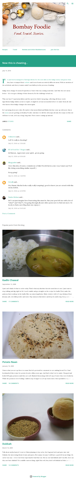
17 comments (14, 301)
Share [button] (69, 121)
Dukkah (7, 443)
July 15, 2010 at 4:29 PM (17, 191)
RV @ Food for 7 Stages (17, 150)
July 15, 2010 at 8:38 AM (16, 156)
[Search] (67, 3)
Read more (70, 301)
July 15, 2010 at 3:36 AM (16, 143)
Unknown (12, 137)
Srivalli (10, 182)
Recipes (5, 50)
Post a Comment (8, 213)
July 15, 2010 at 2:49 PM (17, 176)
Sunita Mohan (13, 197)
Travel (15, 50)
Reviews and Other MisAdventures (34, 50)
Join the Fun (55, 50)
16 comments (14, 383)
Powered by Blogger (39, 476)
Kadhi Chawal (10, 280)
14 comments (14, 465)
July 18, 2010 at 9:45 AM (17, 208)
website (27, 82)
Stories (11, 121)
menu (7, 113)
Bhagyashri (12, 162)
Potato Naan (9, 362)
